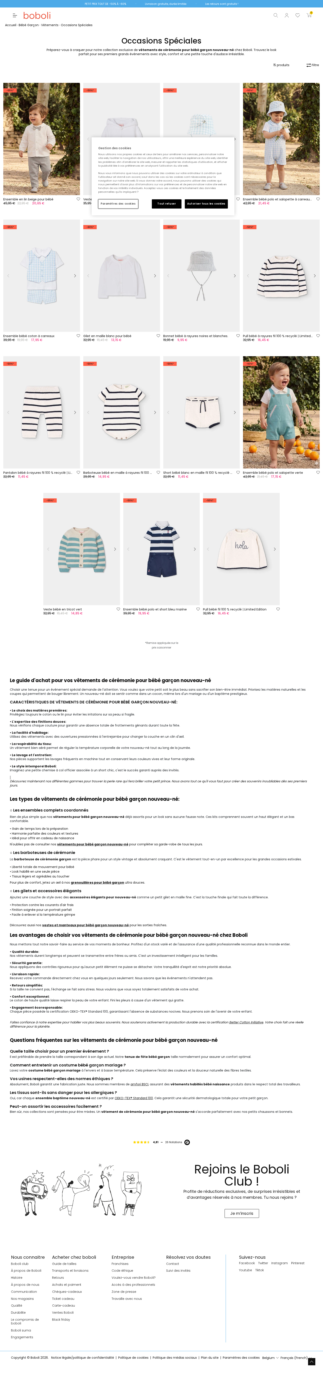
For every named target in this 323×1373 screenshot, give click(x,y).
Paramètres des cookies (118, 203)
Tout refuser (166, 203)
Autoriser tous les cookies (206, 203)
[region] (163, 176)
